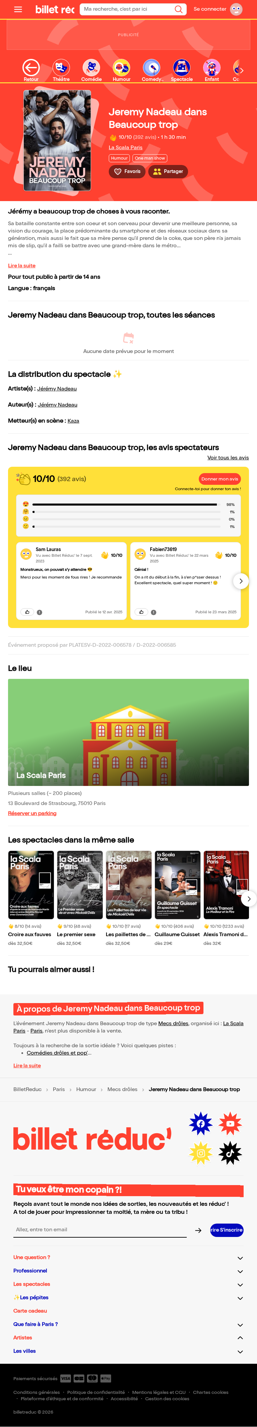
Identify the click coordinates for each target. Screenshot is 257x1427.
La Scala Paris (126, 148)
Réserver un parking (32, 813)
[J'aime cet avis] (27, 612)
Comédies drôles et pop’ (57, 1053)
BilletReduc (27, 1089)
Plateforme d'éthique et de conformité (62, 1399)
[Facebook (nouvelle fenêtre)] (200, 1123)
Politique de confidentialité (96, 1392)
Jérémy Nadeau (57, 389)
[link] (66, 549)
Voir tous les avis (228, 458)
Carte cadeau (30, 1311)
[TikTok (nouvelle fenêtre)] (230, 1153)
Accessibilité (124, 1399)
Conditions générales (36, 1392)
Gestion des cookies (167, 1399)
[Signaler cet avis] (39, 612)
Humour (86, 1089)
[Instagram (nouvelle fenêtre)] (200, 1153)
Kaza (73, 421)
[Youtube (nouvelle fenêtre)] (230, 1123)
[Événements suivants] (249, 899)
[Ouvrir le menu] (20, 9)
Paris (36, 1031)
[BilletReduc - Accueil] (47, 9)
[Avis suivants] (241, 581)
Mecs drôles (173, 1023)
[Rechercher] (179, 9)
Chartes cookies (211, 1392)
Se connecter (210, 9)
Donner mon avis (219, 479)
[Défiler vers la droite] (242, 70)
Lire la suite (21, 266)
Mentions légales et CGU (159, 1392)
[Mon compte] (236, 9)
